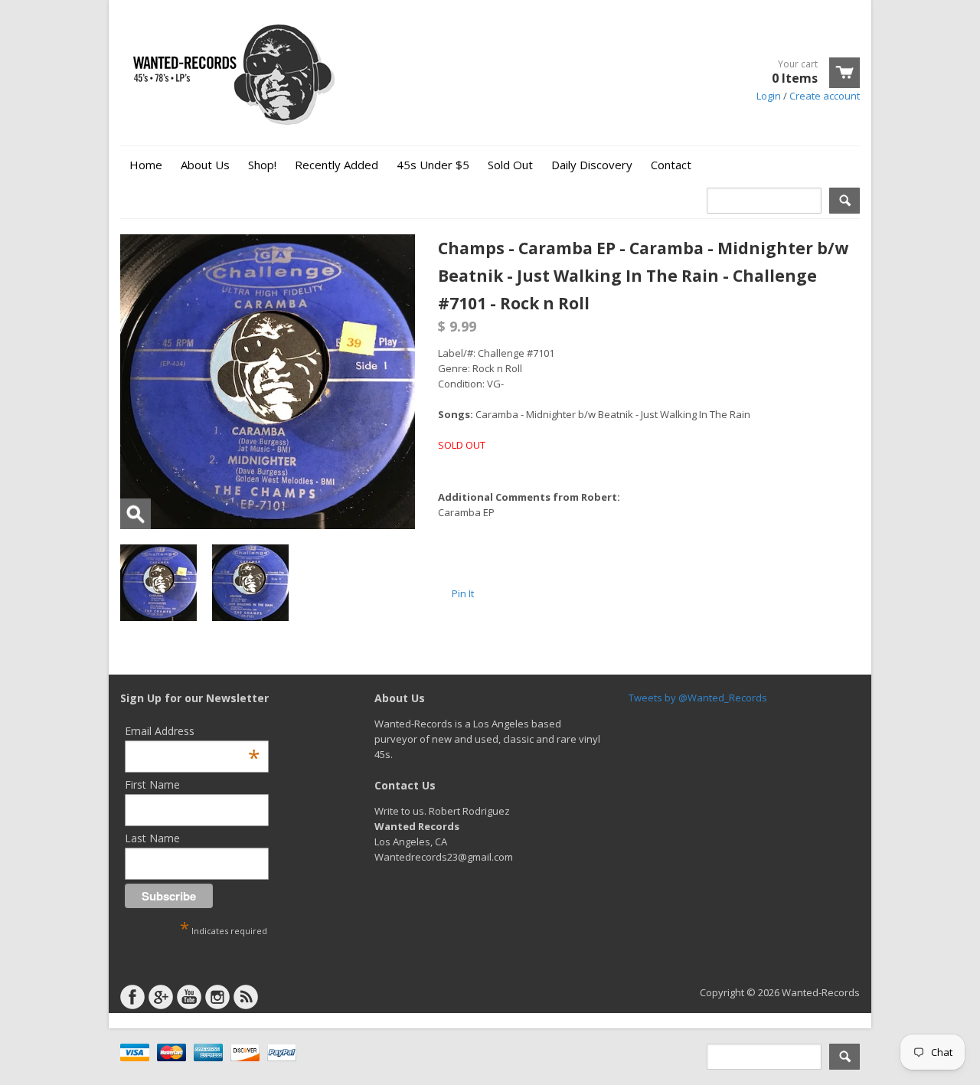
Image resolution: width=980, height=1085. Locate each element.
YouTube (189, 997)
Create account (824, 96)
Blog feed (246, 997)
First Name (152, 784)
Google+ (161, 997)
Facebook (132, 997)
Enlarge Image (135, 513)
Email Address (192, 731)
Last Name (152, 838)
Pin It (463, 593)
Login (768, 96)
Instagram (217, 997)
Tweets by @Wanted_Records (698, 697)
